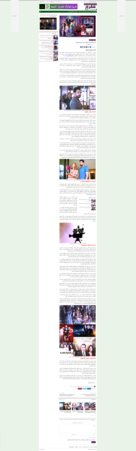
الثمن (92, 386)
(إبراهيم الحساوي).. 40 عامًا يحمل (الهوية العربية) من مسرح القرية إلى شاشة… (48, 27)
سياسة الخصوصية (85, 1)
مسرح (80, 11)
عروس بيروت (74, 386)
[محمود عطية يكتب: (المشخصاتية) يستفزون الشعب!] (93, 204)
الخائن (90, 386)
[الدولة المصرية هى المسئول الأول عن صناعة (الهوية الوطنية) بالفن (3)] (93, 201)
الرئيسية (94, 11)
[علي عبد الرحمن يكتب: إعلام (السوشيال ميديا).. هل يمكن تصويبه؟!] (55, 42)
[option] (48, 24)
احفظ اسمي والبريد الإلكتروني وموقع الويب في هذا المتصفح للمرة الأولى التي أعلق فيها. (81, 439)
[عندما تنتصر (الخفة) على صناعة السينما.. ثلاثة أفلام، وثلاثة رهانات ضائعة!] (55, 58)
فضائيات (75, 11)
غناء (87, 11)
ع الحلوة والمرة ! (79, 386)
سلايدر (92, 40)
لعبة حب (71, 386)
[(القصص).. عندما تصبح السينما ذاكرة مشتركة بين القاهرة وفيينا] (55, 37)
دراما (90, 11)
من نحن (81, 1)
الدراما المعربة (86, 386)
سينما (84, 11)
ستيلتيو (83, 386)
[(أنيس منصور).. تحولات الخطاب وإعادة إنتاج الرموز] (93, 208)
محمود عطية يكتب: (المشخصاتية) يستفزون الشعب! (84, 203)
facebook (77, 1)
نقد (89, 40)
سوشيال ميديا (70, 11)
